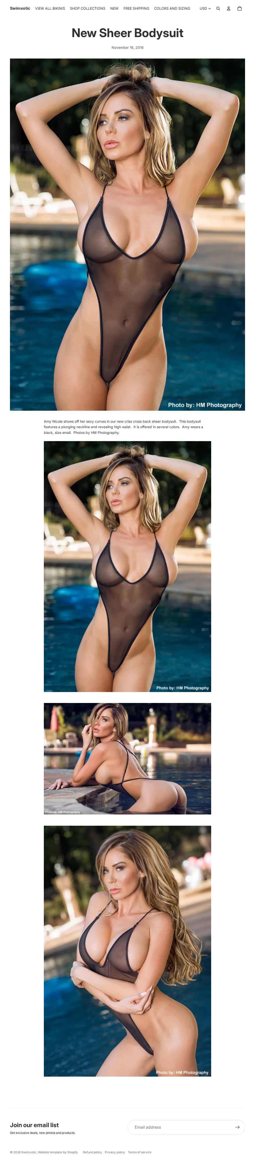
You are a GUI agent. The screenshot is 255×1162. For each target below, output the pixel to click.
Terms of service (139, 1152)
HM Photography (105, 432)
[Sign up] (237, 1127)
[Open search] (218, 8)
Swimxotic (28, 1152)
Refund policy (92, 1152)
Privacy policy (115, 1152)
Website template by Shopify (58, 1152)
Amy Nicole (53, 421)
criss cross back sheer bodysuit (150, 421)
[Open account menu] (228, 8)
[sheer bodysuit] (127, 566)
